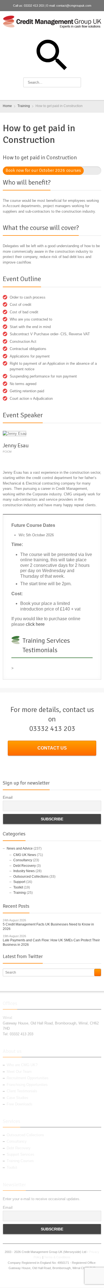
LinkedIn (57, 93)
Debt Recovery (24, 866)
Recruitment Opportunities (28, 1078)
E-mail (66, 93)
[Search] (97, 972)
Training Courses (20, 1161)
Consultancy (22, 860)
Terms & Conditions (57, 1257)
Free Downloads (19, 1104)
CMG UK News (24, 855)
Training (19, 893)
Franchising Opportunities (27, 1085)
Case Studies (17, 1098)
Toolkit (18, 887)
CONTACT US (52, 748)
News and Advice (20, 848)
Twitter (48, 93)
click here (35, 624)
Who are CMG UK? (22, 1065)
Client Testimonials (22, 1091)
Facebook (39, 93)
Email (7, 797)
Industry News (24, 871)
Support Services (20, 1154)
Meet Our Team (19, 1071)
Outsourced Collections (31, 876)
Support (19, 882)
